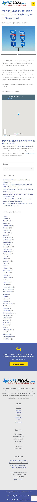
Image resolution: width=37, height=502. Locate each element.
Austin (5, 223)
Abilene (5, 216)
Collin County (7, 249)
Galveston (6, 275)
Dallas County (7, 261)
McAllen (5, 301)
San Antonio (6, 310)
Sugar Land (6, 322)
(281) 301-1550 (18, 479)
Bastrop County (7, 225)
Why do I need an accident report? (18, 463)
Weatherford (7, 334)
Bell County (6, 230)
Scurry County (7, 315)
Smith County (7, 317)
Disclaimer (19, 496)
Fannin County (7, 270)
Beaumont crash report (22, 146)
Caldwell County (7, 239)
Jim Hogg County (8, 289)
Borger (5, 235)
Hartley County (7, 280)
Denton (5, 263)
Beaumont (6, 228)
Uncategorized (7, 329)
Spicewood (6, 320)
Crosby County (7, 254)
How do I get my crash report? (18, 460)
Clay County (6, 244)
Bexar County (7, 232)
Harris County (7, 277)
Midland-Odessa (7, 303)
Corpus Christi (7, 251)
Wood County (7, 339)
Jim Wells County (8, 291)
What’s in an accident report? (18, 465)
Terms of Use (26, 496)
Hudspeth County (8, 287)
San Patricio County (8, 313)
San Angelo (6, 308)
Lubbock (5, 299)
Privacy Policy (11, 496)
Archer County (7, 221)
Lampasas (6, 294)
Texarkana (6, 325)
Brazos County (7, 237)
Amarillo (5, 218)
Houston (5, 284)
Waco (4, 332)
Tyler (4, 327)
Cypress (5, 256)
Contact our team (30, 153)
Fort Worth (6, 273)
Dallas (5, 258)
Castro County (7, 242)
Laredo (5, 296)
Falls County (6, 268)
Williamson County (8, 336)
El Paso (5, 265)
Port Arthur (6, 306)
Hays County (6, 282)
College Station (7, 247)
